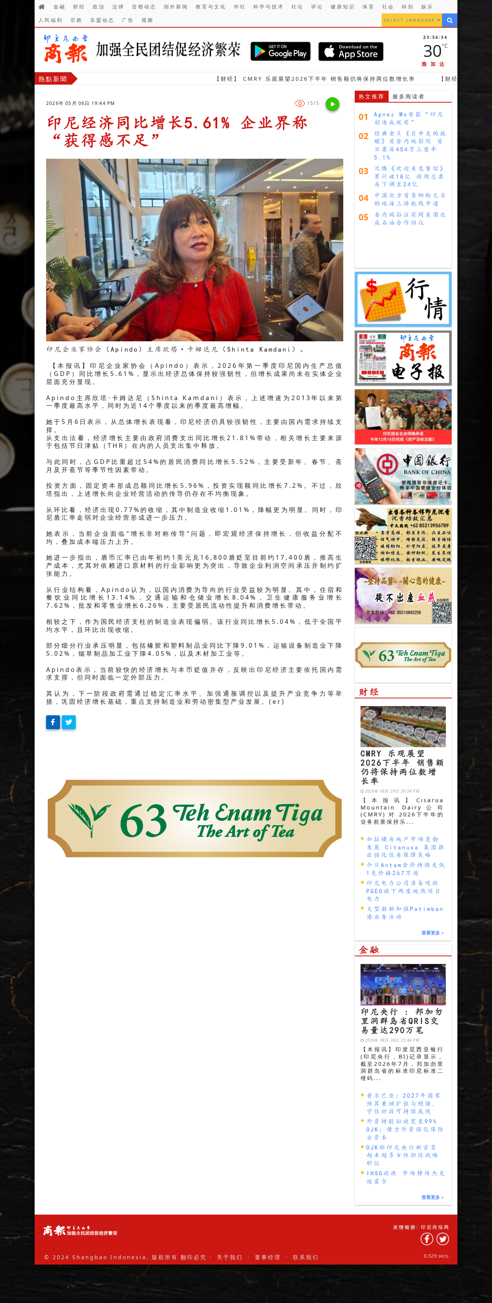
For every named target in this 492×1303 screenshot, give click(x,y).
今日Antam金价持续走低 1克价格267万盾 (406, 869)
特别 (408, 6)
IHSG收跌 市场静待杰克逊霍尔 (406, 1177)
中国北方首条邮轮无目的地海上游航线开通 (410, 199)
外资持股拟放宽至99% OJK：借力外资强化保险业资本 (405, 1129)
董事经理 (268, 1257)
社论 (297, 6)
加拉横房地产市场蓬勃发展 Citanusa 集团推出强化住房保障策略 (405, 847)
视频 (147, 20)
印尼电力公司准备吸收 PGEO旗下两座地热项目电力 (404, 891)
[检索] (449, 20)
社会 (388, 6)
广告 (128, 20)
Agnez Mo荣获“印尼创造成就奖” (409, 118)
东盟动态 (102, 20)
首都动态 (144, 6)
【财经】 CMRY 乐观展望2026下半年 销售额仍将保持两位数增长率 (251, 78)
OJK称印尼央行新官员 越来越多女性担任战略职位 (402, 1155)
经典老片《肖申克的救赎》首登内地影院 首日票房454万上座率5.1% (410, 145)
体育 (368, 6)
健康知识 (343, 6)
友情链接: (406, 1227)
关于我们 (230, 1257)
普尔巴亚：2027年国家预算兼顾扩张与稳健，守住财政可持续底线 (404, 1103)
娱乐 (427, 6)
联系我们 (306, 1257)
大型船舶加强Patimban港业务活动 (405, 913)
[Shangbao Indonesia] (142, 49)
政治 (99, 6)
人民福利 (50, 20)
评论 (317, 6)
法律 (118, 6)
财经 (79, 6)
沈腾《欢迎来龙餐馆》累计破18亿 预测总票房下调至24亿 (410, 176)
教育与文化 (211, 6)
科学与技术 (268, 6)
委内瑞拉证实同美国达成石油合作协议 (410, 218)
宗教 (76, 20)
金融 (59, 6)
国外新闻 (176, 6)
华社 (240, 6)
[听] (332, 104)
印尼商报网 (435, 1227)
